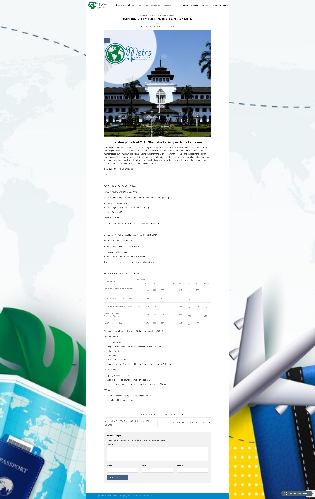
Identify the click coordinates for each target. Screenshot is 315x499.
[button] (297, 493)
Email (144, 466)
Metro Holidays (168, 26)
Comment (111, 444)
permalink (189, 415)
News (225, 5)
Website (180, 466)
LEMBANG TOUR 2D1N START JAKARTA (189, 423)
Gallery (205, 5)
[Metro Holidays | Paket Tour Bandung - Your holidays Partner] (99, 5)
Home (185, 5)
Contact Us (216, 5)
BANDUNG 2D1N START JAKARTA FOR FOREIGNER (157, 15)
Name (109, 466)
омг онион (118, 160)
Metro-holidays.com (125, 151)
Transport (194, 5)
